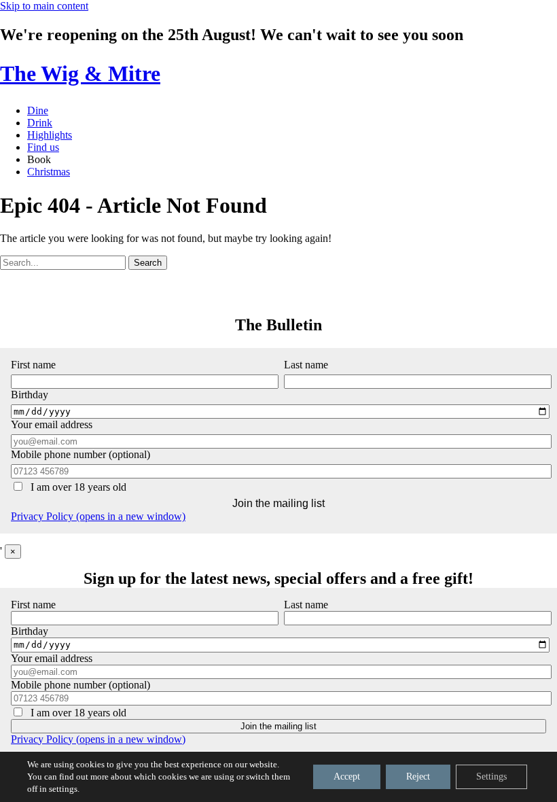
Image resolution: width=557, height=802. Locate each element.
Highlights (49, 135)
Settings (491, 776)
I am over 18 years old (77, 487)
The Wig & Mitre (80, 73)
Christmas (48, 171)
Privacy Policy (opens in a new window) (98, 516)
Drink (39, 122)
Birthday (29, 631)
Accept (347, 776)
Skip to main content (44, 6)
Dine (37, 110)
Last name (306, 364)
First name (33, 364)
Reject (418, 776)
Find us (43, 147)
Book (39, 159)
